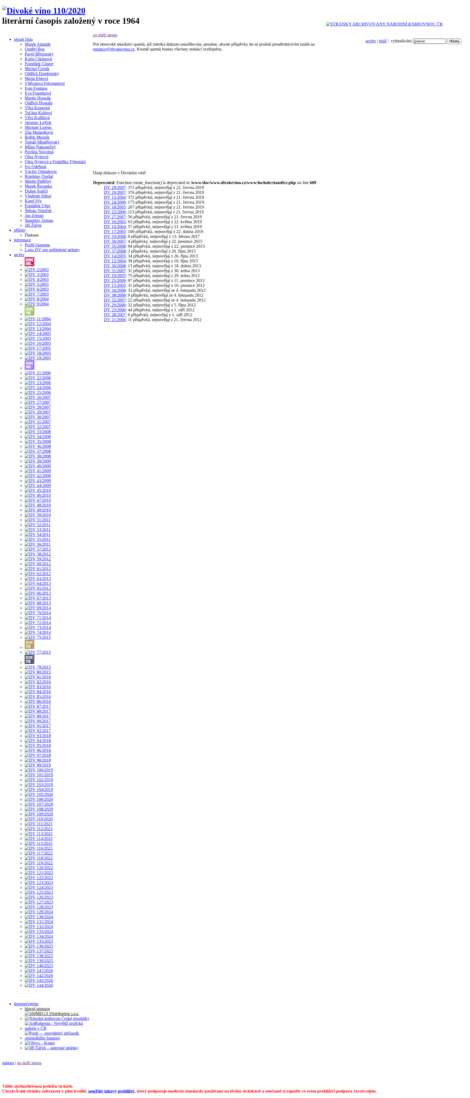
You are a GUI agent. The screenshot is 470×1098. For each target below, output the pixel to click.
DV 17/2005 (115, 231)
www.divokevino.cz (361, 1072)
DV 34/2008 (115, 290)
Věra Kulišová (37, 117)
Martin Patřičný (38, 181)
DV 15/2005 (115, 285)
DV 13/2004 (115, 197)
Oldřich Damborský (42, 73)
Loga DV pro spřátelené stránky (52, 249)
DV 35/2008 (115, 246)
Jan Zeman (34, 215)
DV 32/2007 (115, 300)
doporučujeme (26, 1003)
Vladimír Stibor (38, 196)
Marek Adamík (38, 44)
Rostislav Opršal (39, 176)
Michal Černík (37, 68)
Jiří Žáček (33, 225)
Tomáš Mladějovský (42, 142)
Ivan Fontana (36, 88)
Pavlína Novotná (39, 152)
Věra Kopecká (37, 108)
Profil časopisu (37, 245)
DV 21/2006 (115, 319)
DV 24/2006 (115, 202)
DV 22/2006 (115, 212)
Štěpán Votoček (38, 210)
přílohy (20, 230)
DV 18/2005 (115, 207)
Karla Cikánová (38, 59)
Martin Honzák (38, 98)
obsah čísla (23, 39)
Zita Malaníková (39, 132)
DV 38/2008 (115, 295)
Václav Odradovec (41, 171)
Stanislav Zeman (39, 220)
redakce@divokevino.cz (114, 49)
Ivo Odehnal (35, 166)
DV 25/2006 (115, 280)
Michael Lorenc (38, 127)
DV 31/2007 (115, 270)
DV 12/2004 (115, 261)
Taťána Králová (38, 112)
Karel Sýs (33, 200)
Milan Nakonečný (40, 147)
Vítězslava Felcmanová (45, 83)
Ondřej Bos (35, 49)
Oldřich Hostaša (38, 103)
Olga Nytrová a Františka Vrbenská (55, 161)
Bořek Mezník (37, 137)
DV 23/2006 (115, 310)
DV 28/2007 (115, 314)
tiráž (382, 41)
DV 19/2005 (115, 275)
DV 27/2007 (115, 217)
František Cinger (39, 63)
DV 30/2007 (115, 241)
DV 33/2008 (115, 236)
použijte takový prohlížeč (111, 1091)
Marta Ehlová (36, 78)
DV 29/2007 (115, 187)
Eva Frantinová (38, 93)
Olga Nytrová (36, 156)
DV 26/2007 (115, 192)
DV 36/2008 (115, 265)
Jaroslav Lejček (38, 122)
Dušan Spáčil (36, 191)
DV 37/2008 (115, 251)
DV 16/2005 (115, 221)
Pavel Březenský (39, 54)
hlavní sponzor (37, 1008)
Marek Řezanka (38, 186)
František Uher (37, 205)
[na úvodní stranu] (43, 10)
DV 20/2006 (115, 305)
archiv (371, 41)
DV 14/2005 (115, 256)
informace (22, 240)
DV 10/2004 (115, 226)
